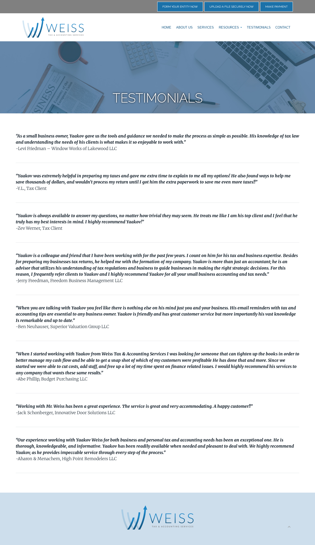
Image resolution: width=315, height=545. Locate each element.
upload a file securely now (231, 6)
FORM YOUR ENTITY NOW (180, 6)
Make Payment (276, 6)
